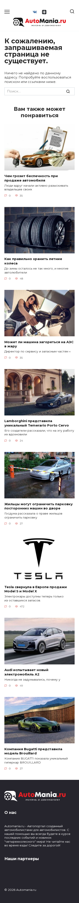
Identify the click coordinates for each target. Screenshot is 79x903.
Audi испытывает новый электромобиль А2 (26, 672)
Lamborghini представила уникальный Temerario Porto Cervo (36, 423)
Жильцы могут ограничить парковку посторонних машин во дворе (38, 506)
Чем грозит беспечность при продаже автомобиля (31, 178)
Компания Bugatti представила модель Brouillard (33, 751)
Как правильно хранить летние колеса (33, 261)
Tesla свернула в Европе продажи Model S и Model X (35, 589)
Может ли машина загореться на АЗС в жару (39, 344)
